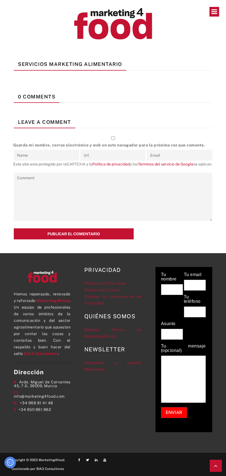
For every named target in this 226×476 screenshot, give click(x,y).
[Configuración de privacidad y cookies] (10, 462)
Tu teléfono (192, 299)
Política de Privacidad (104, 283)
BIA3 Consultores (41, 353)
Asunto (168, 324)
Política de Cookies (102, 290)
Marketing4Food (52, 300)
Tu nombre (169, 276)
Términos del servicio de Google (165, 164)
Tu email (193, 274)
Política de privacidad (111, 164)
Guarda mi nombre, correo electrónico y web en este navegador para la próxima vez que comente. (109, 145)
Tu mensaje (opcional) (183, 348)
